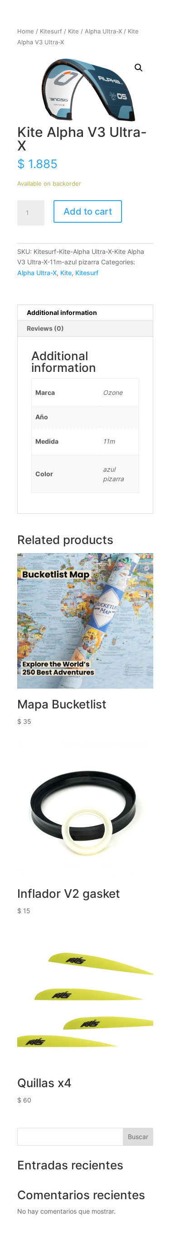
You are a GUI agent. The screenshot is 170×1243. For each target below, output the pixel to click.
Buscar (138, 1136)
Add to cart (87, 211)
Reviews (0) (45, 328)
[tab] (85, 313)
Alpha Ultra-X (103, 31)
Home (25, 31)
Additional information (62, 312)
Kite (73, 31)
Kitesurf (51, 31)
